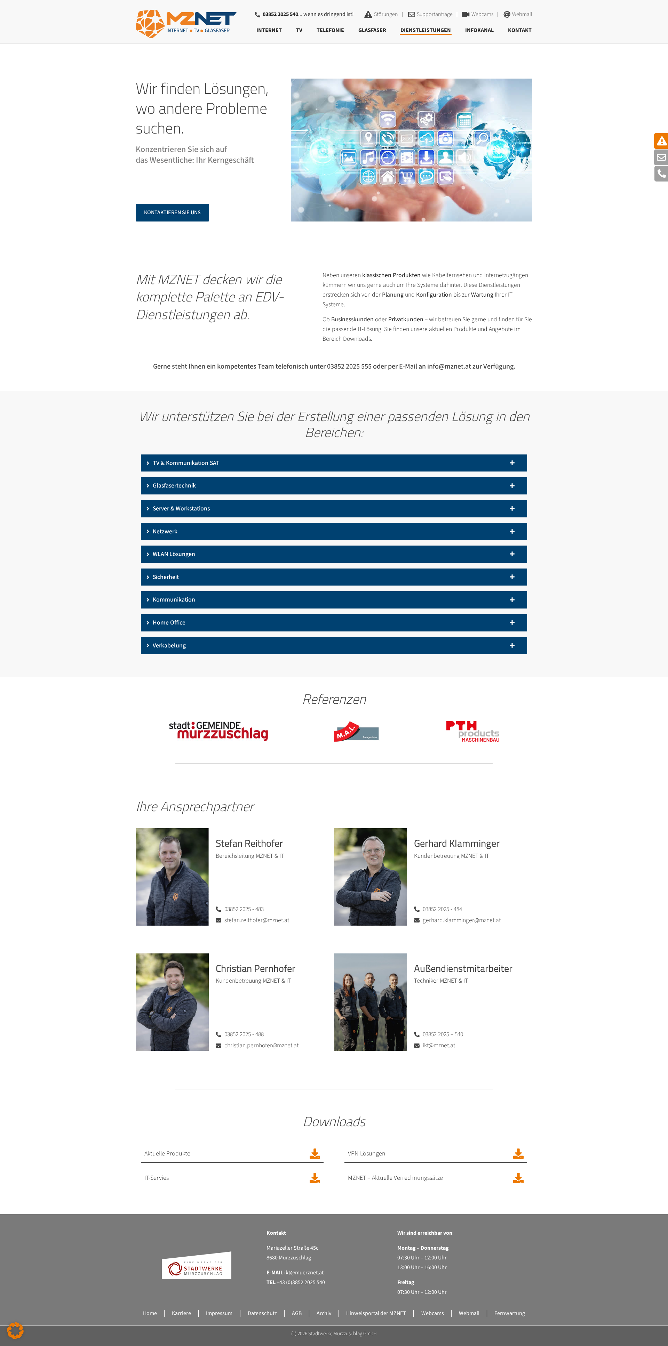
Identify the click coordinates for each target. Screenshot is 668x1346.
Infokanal (479, 30)
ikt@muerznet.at (304, 1272)
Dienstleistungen (425, 30)
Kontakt (520, 30)
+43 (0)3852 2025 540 (301, 1282)
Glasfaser (372, 30)
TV (299, 30)
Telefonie (330, 30)
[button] (15, 1330)
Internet (269, 30)
